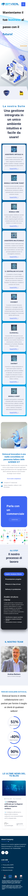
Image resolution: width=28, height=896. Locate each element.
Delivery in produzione (13, 589)
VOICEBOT (14, 302)
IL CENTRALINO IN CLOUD (14, 271)
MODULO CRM (14, 212)
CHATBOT (14, 363)
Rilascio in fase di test (13, 584)
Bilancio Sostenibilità (8, 867)
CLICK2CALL (14, 333)
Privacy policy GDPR (8, 864)
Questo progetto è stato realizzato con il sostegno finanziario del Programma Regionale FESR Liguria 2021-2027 (12, 882)
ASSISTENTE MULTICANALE (14, 240)
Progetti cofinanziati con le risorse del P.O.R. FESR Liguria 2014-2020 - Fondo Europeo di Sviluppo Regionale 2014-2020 (12, 887)
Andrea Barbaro (14, 674)
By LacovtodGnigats (8, 824)
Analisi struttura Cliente (13, 574)
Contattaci (15, 519)
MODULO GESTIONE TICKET (14, 183)
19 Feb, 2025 (9, 798)
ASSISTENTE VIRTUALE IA (14, 154)
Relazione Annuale (7, 870)
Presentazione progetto (13, 579)
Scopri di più (13, 168)
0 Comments (18, 798)
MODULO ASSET (14, 396)
